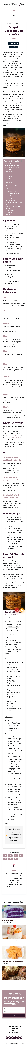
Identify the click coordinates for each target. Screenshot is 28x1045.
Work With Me (14, 1032)
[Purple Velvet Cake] (14, 911)
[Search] (14, 15)
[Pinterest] (16, 855)
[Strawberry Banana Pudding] (14, 932)
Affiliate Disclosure (14, 1026)
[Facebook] (5, 855)
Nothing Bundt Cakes (8, 982)
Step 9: (10, 184)
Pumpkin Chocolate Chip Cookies (12, 207)
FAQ (6, 188)
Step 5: (10, 176)
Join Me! (14, 1015)
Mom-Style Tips (10, 201)
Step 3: (10, 173)
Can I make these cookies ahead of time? (14, 190)
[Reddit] (5, 859)
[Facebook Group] (18, 1037)
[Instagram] (21, 1037)
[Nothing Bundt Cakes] (14, 973)
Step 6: (10, 178)
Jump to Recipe (14, 43)
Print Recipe (14, 46)
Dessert (14, 38)
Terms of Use (14, 1028)
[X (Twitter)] (10, 855)
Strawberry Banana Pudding (10, 941)
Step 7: (10, 180)
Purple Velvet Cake (7, 920)
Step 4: (10, 175)
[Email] (16, 859)
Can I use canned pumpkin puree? (15, 194)
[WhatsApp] (10, 859)
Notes (9, 214)
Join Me (14, 1030)
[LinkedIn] (21, 855)
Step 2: (10, 171)
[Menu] (14, 11)
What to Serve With (11, 186)
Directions (10, 212)
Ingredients (8, 163)
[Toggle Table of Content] (22, 161)
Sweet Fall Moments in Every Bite (13, 204)
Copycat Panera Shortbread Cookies (12, 961)
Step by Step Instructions (13, 167)
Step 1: (9, 169)
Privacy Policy (14, 1024)
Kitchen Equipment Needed (13, 165)
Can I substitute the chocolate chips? (13, 198)
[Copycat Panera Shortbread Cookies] (14, 952)
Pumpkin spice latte (14, 435)
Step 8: (10, 182)
